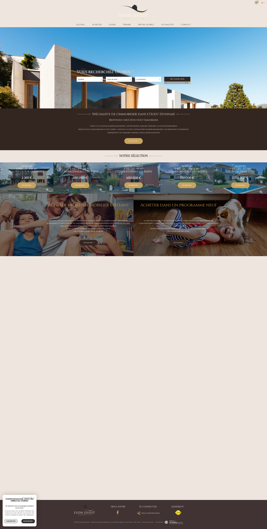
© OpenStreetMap (261, 500)
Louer (112, 24)
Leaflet (247, 500)
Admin (139, 523)
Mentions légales (118, 523)
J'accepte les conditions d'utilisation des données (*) (135, 406)
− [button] (3, 455)
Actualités (167, 24)
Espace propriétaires (150, 514)
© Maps (252, 500)
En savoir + (134, 141)
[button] (105, 289)
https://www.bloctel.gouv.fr (183, 441)
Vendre (127, 24)
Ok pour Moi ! (28, 521)
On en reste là (27, 497)
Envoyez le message (181, 421)
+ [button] (3, 452)
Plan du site (110, 523)
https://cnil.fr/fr (186, 438)
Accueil (80, 24)
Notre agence (146, 24)
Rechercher (177, 79)
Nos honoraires (128, 523)
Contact (186, 24)
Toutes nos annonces (147, 523)
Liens (134, 523)
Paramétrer (11, 521)
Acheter (97, 24)
